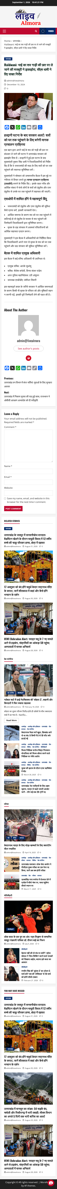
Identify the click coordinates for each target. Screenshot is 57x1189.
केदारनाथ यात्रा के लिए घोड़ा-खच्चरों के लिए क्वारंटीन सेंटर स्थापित (27, 846)
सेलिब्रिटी (21, 693)
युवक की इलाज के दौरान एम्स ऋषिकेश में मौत (11, 768)
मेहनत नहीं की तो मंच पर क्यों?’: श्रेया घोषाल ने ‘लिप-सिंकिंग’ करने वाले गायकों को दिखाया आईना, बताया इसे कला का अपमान (11, 955)
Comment (10, 427)
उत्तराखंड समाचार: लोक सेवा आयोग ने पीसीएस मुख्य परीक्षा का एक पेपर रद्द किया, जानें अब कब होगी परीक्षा (11, 864)
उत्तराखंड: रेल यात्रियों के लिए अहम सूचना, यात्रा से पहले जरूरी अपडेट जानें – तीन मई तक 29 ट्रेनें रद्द (11, 786)
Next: (27, 396)
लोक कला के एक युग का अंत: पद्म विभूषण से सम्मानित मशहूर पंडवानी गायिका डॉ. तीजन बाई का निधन (27, 938)
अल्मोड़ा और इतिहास (34, 726)
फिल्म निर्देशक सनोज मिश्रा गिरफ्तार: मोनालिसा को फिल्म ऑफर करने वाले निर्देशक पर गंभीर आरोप (11, 750)
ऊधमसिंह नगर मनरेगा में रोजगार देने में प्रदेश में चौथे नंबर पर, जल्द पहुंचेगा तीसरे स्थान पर (11, 882)
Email (8, 477)
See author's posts (28, 348)
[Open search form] (36, 31)
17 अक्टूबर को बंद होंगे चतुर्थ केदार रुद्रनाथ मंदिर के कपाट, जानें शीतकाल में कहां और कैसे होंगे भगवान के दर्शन (28, 591)
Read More (12, 721)
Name (8, 466)
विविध (29, 747)
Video (51, 31)
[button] (4, 31)
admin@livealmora (15, 80)
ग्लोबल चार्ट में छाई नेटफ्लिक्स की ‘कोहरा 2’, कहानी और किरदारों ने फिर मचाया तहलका (28, 701)
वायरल (23, 729)
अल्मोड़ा (23, 726)
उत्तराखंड (8, 59)
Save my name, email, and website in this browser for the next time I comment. (28, 500)
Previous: (28, 382)
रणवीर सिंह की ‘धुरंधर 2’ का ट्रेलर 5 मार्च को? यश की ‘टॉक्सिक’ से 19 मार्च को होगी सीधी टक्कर (11, 973)
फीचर (14, 838)
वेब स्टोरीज (11, 693)
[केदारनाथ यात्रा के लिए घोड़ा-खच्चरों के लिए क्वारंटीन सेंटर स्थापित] (28, 825)
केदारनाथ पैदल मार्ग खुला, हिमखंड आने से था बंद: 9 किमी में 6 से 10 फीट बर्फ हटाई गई (11, 733)
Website (8, 487)
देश (50, 726)
